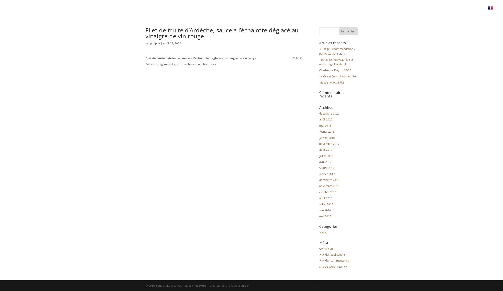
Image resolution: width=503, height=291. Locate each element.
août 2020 (325, 119)
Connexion (326, 248)
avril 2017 (325, 162)
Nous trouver (472, 9)
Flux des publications (332, 254)
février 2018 (326, 131)
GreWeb (201, 285)
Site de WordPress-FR (333, 266)
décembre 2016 (329, 180)
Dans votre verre (407, 9)
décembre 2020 (329, 113)
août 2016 (325, 198)
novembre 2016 (329, 186)
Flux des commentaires (334, 260)
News (323, 232)
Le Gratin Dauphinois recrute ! (338, 76)
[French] (492, 11)
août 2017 (325, 149)
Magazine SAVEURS (331, 82)
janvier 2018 (327, 138)
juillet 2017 (326, 156)
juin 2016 (325, 210)
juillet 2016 (326, 204)
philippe (155, 43)
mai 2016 (325, 216)
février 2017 (326, 168)
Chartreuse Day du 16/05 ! (335, 70)
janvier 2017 (327, 174)
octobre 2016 (327, 192)
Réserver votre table (441, 9)
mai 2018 (325, 125)
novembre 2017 (329, 144)
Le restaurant (378, 9)
